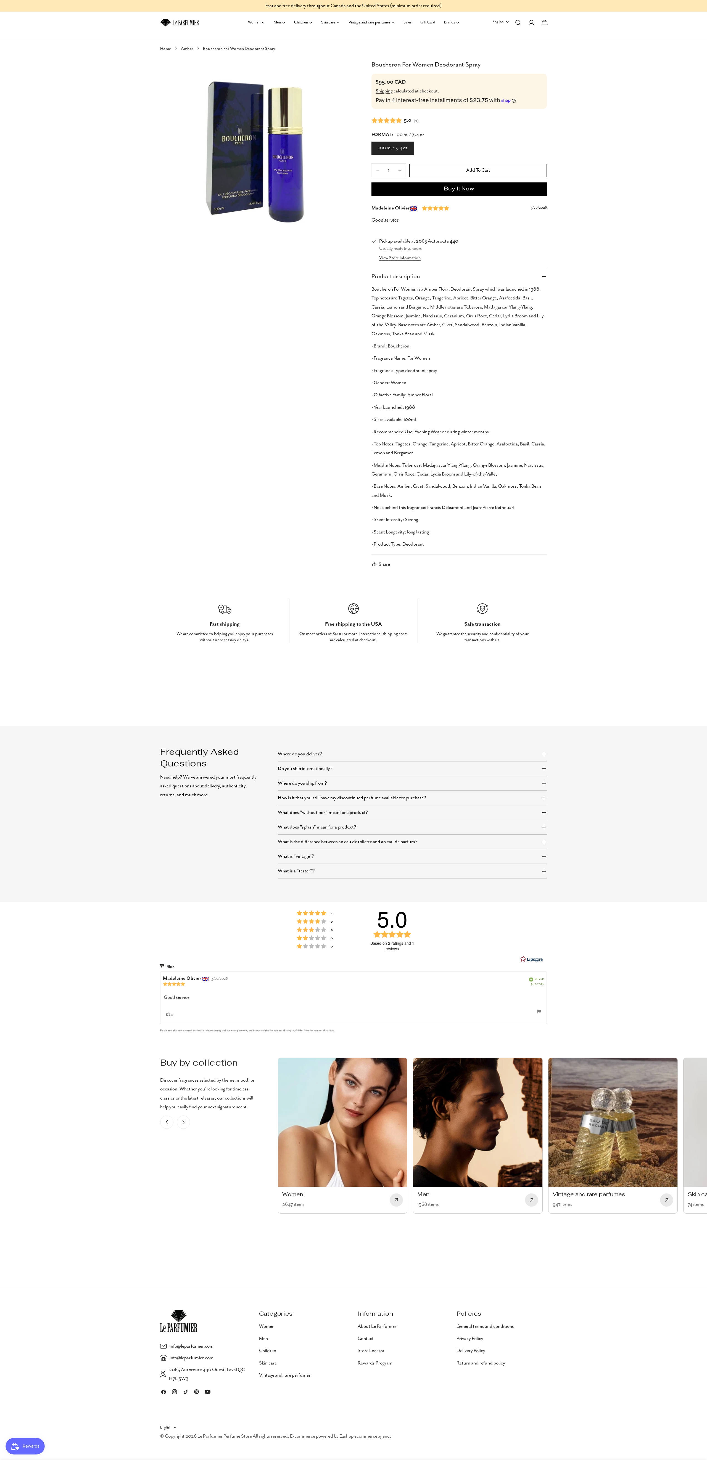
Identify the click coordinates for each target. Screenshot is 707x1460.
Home (165, 48)
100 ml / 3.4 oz (392, 148)
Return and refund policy (481, 1363)
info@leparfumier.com (191, 1346)
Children (267, 1350)
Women (267, 1326)
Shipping (384, 91)
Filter (170, 967)
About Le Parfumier (377, 1326)
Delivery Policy (471, 1350)
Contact (366, 1338)
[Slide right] (183, 1122)
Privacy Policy (470, 1338)
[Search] (518, 22)
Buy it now (459, 189)
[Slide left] (166, 1122)
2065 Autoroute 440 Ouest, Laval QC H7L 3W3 (207, 1374)
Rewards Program (375, 1363)
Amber (187, 48)
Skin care (268, 1363)
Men (263, 1338)
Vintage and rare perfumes (285, 1375)
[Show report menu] (539, 1011)
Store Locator (371, 1350)
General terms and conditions (485, 1326)
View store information (400, 258)
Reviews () (395, 120)
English (497, 22)
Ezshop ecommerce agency (365, 1436)
